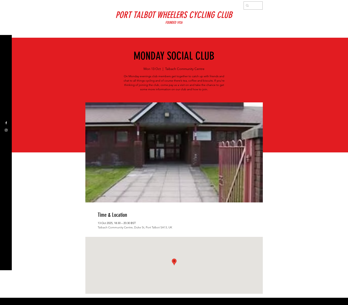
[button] (6, 5)
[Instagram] (6, 130)
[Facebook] (6, 123)
